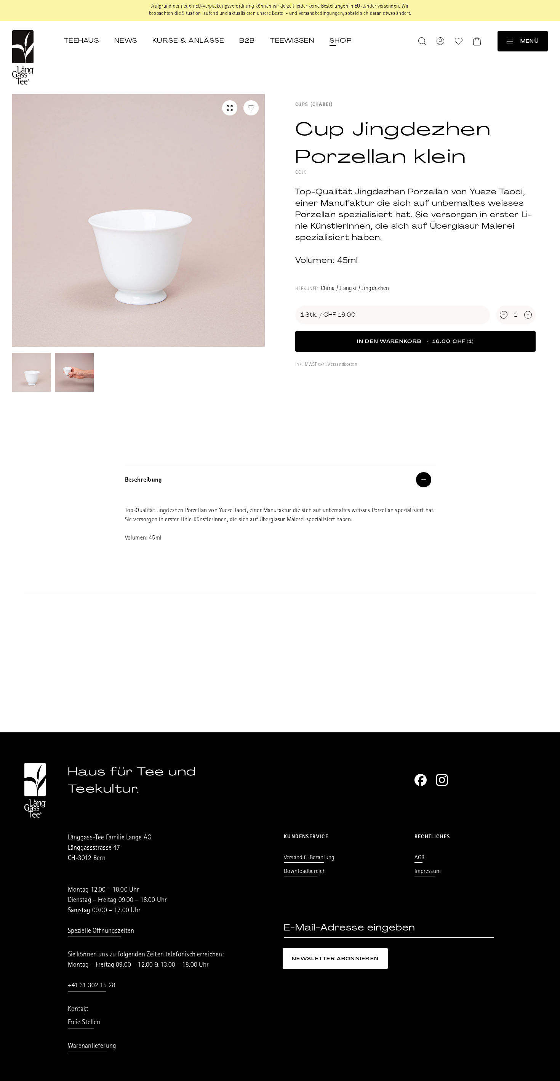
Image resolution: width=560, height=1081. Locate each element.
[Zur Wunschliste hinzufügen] (251, 107)
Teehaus (81, 40)
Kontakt (78, 1009)
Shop (341, 40)
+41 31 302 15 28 (92, 986)
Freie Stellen (84, 1023)
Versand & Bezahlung (309, 858)
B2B (247, 40)
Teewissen (292, 40)
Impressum (427, 872)
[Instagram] (442, 780)
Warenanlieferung (92, 1046)
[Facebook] (420, 780)
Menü (529, 41)
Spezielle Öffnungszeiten (101, 931)
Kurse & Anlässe (188, 40)
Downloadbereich (305, 872)
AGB (419, 858)
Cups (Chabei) (314, 104)
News (125, 40)
